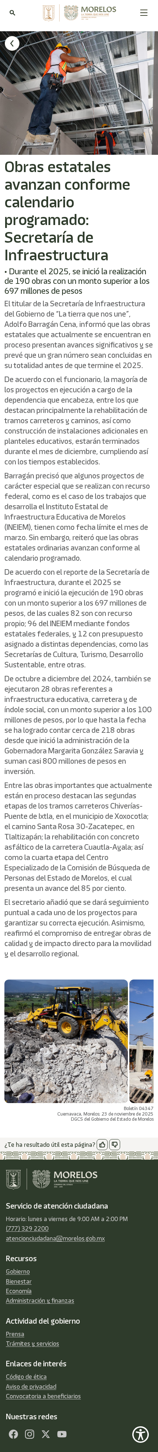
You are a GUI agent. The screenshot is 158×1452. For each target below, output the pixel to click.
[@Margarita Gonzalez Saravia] (61, 1434)
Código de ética (26, 1377)
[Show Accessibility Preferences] (140, 1434)
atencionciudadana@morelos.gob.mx (55, 1238)
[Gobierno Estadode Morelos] (13, 1434)
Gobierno (18, 1271)
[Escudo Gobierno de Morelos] (77, 13)
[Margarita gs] (45, 1434)
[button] (144, 12)
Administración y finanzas (40, 1300)
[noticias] (12, 43)
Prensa (15, 1334)
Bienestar (19, 1281)
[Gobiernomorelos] (29, 1434)
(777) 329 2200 (27, 1228)
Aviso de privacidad (31, 1387)
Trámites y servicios (32, 1343)
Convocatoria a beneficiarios (43, 1396)
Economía (19, 1291)
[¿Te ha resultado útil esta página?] (102, 1144)
